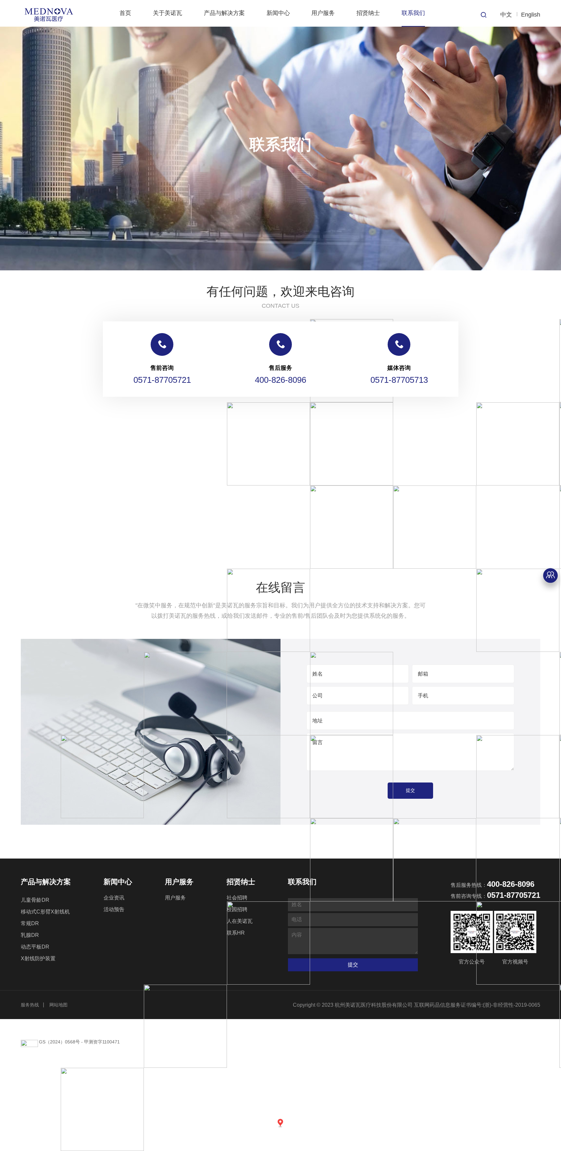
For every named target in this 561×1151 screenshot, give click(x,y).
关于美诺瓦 (167, 13)
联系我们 (413, 13)
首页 (125, 13)
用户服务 (323, 13)
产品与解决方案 (224, 13)
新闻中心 (278, 13)
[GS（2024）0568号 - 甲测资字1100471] (280, 458)
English (530, 14)
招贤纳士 (368, 13)
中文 (506, 14)
